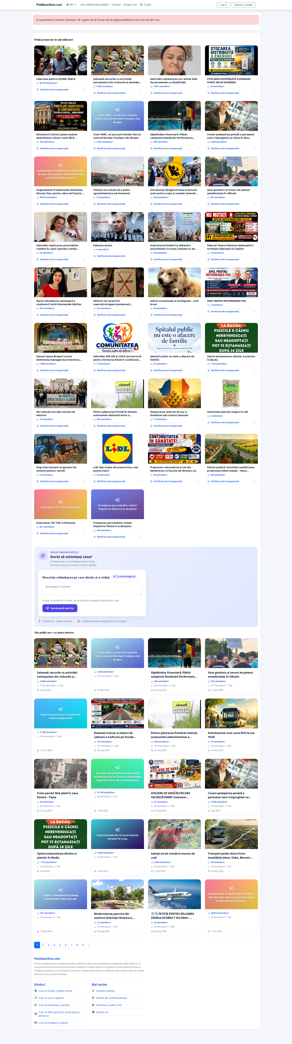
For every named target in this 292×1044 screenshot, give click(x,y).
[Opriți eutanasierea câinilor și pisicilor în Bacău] (231, 348)
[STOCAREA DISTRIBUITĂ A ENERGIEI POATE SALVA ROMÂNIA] (231, 71)
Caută (147, 4)
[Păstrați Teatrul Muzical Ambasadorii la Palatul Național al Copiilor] (231, 237)
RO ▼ (73, 4)
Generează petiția (62, 608)
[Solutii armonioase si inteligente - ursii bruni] (174, 293)
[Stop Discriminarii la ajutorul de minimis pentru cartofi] (60, 459)
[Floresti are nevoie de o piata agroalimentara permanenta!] (117, 182)
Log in (223, 4)
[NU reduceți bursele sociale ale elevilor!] (60, 404)
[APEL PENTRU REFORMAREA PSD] (231, 291)
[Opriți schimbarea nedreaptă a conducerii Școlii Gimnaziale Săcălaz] (60, 293)
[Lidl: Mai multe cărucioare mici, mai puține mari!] (117, 459)
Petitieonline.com (49, 4)
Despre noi (130, 4)
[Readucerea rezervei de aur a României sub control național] (174, 404)
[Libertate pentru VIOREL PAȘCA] (60, 70)
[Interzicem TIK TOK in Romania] (60, 513)
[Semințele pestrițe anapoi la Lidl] (231, 402)
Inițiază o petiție (243, 4)
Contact (116, 4)
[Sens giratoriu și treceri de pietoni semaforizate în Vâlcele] (231, 182)
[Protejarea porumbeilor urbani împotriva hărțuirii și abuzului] (117, 515)
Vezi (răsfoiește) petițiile (94, 4)
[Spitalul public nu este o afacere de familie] (174, 348)
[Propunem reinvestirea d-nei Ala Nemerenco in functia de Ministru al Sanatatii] (174, 459)
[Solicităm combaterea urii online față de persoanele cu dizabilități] (174, 71)
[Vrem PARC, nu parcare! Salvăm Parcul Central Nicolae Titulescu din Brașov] (117, 126)
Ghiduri (39, 984)
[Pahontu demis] (117, 236)
